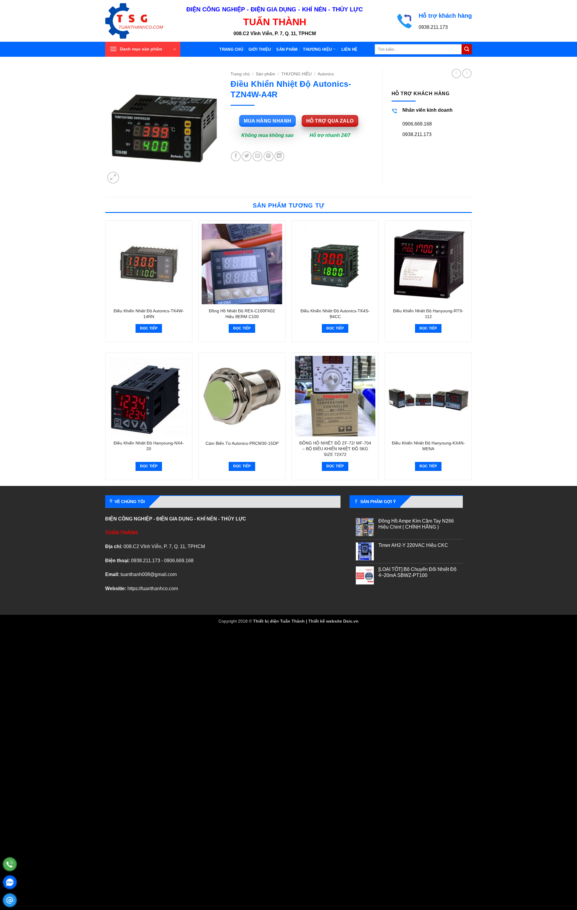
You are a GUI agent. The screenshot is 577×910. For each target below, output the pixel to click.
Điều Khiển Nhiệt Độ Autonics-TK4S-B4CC (335, 313)
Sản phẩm (287, 49)
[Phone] (10, 864)
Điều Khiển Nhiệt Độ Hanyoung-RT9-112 (428, 313)
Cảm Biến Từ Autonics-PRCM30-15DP (242, 443)
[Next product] (456, 73)
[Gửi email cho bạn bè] (257, 156)
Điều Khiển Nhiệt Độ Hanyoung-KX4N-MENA (428, 446)
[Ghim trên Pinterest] (268, 156)
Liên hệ (349, 49)
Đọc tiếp (149, 328)
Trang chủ (231, 49)
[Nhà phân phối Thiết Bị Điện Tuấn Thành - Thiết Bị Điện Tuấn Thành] (141, 21)
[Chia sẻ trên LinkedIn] (279, 156)
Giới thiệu (260, 49)
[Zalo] (10, 882)
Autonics (326, 74)
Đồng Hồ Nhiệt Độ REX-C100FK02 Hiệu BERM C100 (242, 313)
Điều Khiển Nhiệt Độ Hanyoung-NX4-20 (149, 446)
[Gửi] (467, 49)
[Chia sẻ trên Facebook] (236, 156)
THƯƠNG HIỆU (317, 49)
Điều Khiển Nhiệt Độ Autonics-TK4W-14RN (149, 313)
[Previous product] (467, 73)
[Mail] (10, 900)
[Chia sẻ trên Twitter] (247, 156)
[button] (142, 49)
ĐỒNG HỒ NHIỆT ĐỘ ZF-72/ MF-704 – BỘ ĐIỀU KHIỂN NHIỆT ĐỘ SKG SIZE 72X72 (335, 449)
